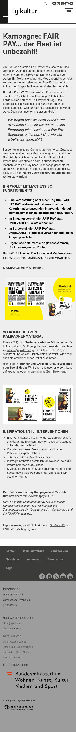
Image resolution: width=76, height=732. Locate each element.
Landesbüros (60, 551)
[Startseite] (28, 12)
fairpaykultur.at (36, 371)
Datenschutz (56, 559)
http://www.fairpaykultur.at (38, 496)
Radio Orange (23, 652)
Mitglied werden (33, 551)
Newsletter (13, 559)
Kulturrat (7, 652)
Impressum (34, 559)
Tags (9, 568)
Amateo (18, 657)
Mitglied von (12, 635)
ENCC (6, 657)
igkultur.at (13, 371)
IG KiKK (12, 513)
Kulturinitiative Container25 (29, 149)
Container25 (48, 169)
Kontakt (11, 551)
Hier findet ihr (11, 364)
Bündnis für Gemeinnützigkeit (18, 646)
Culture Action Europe (14, 641)
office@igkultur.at (19, 350)
